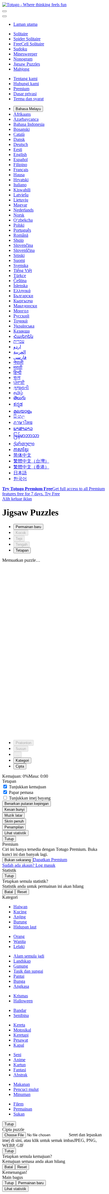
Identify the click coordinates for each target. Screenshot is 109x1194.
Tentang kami (25, 78)
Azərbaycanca (26, 119)
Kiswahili (21, 189)
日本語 (20, 472)
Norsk (18, 215)
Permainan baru (31, 1183)
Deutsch (20, 144)
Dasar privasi (25, 93)
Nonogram (22, 59)
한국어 (20, 478)
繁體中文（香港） (31, 466)
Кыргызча (23, 300)
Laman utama (25, 24)
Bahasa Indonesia (28, 124)
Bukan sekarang (17, 860)
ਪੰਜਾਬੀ (19, 382)
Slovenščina (24, 250)
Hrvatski (21, 179)
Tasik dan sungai (28, 971)
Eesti (17, 149)
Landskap (22, 961)
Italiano (20, 184)
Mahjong (21, 69)
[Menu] (4, 11)
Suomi (19, 260)
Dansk (19, 139)
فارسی (20, 357)
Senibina (21, 1015)
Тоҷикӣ (20, 321)
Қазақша (21, 331)
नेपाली (18, 362)
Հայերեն (23, 336)
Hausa (19, 174)
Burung (20, 921)
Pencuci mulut (26, 1089)
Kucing (20, 911)
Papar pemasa (20, 792)
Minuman (21, 1094)
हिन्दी (17, 372)
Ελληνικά (21, 290)
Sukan (19, 1114)
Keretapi (21, 1035)
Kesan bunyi (14, 809)
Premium (21, 88)
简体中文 (22, 455)
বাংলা (16, 377)
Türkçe (19, 275)
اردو (17, 346)
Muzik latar (13, 815)
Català (19, 134)
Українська (23, 326)
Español (20, 159)
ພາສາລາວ (23, 428)
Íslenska (20, 285)
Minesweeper (25, 54)
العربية (19, 352)
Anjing (19, 916)
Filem (18, 1104)
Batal (8, 892)
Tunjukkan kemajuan (27, 786)
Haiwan (20, 906)
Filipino (20, 164)
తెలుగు (19, 397)
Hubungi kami (26, 83)
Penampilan (13, 827)
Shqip (18, 240)
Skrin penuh (14, 821)
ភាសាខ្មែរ (21, 449)
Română (20, 235)
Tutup (9, 839)
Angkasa (21, 986)
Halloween (23, 1000)
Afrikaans (22, 114)
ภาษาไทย (22, 422)
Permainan (22, 1109)
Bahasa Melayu (28, 109)
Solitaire (20, 33)
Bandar (19, 1010)
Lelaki (19, 946)
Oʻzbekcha (23, 220)
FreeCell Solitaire (28, 43)
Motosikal (22, 1030)
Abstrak (20, 1074)
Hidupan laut (24, 926)
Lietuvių (20, 200)
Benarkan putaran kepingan (26, 804)
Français (20, 169)
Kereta (19, 1025)
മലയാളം (22, 411)
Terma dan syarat (28, 98)
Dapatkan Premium (50, 859)
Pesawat (20, 1040)
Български (23, 295)
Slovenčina (23, 245)
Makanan (21, 1084)
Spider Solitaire (27, 38)
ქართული (23, 443)
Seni (17, 1054)
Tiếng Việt (22, 270)
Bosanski (21, 129)
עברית (18, 341)
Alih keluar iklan (17, 498)
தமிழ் (18, 392)
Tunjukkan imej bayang (29, 798)
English (20, 154)
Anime (19, 1059)
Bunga (19, 981)
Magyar (20, 205)
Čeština (20, 280)
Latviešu (21, 194)
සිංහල (19, 416)
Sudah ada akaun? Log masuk (28, 865)
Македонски (25, 305)
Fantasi (19, 1069)
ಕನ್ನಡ (18, 404)
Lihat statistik (15, 833)
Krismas (20, 995)
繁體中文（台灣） (31, 461)
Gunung (20, 966)
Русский (21, 315)
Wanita (19, 941)
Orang (19, 936)
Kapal (18, 1045)
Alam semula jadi (28, 956)
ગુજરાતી (21, 387)
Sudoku (20, 49)
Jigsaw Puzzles (26, 64)
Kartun (19, 1064)
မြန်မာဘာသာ (26, 435)
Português (22, 230)
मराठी (17, 367)
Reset (22, 892)
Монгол (21, 310)
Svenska (20, 265)
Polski (18, 225)
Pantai (18, 976)
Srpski (19, 255)
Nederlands (23, 210)
